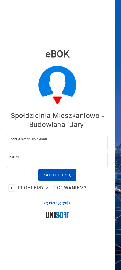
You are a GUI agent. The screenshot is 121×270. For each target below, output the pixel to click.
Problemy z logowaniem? (52, 188)
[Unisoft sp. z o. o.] (57, 216)
